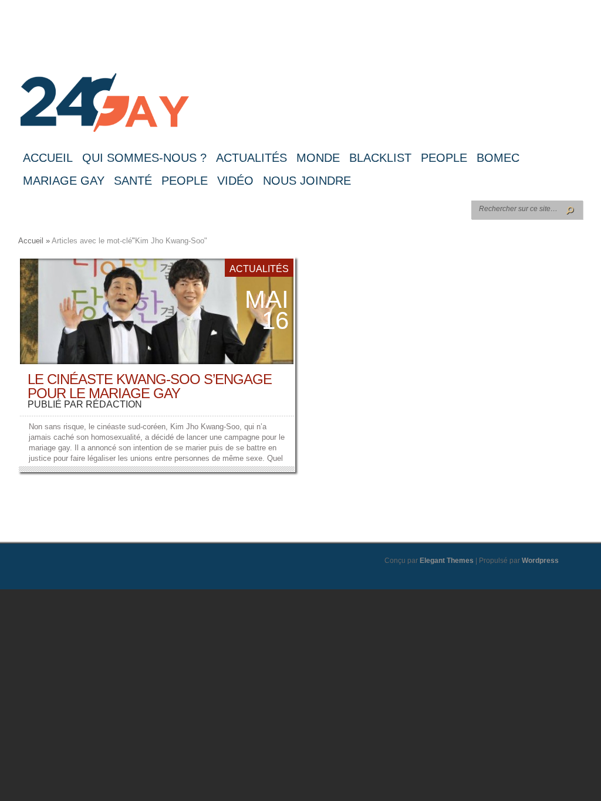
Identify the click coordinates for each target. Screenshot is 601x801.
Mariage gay (63, 180)
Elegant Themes (447, 560)
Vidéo (235, 180)
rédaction (114, 404)
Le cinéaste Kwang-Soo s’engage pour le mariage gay (150, 386)
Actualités (251, 157)
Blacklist (380, 157)
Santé (133, 180)
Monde (318, 157)
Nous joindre (307, 180)
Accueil (48, 157)
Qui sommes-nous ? (144, 157)
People (444, 157)
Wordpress (540, 560)
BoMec (498, 157)
